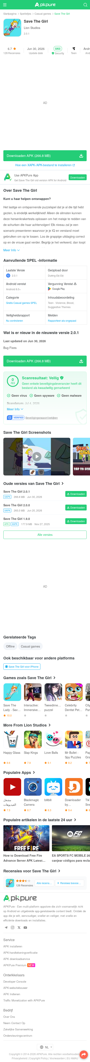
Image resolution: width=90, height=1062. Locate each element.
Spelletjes (25, 13)
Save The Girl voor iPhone (24, 666)
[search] (85, 4)
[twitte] (19, 927)
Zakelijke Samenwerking (18, 1029)
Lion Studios (32, 28)
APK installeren (12, 946)
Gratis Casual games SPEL (21, 302)
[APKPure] (45, 4)
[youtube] (25, 927)
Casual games (43, 13)
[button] (57, 50)
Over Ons (9, 1017)
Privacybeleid (19, 1058)
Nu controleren (14, 320)
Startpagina (10, 13)
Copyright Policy (38, 1058)
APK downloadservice (16, 959)
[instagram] (12, 927)
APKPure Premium (14, 965)
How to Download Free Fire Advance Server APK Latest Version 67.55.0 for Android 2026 (22, 858)
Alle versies (45, 534)
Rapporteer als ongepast (62, 320)
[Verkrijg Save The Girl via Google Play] (56, 288)
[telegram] (6, 927)
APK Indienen (11, 994)
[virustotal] (62, 378)
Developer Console (14, 981)
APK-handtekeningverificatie (20, 953)
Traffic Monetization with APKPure (24, 1000)
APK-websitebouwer (15, 988)
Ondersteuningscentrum (17, 1035)
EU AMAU (72, 1058)
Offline (10, 646)
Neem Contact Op (14, 1023)
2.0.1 (15, 275)
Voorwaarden (57, 1058)
